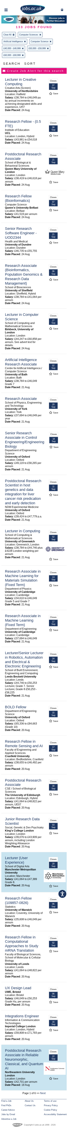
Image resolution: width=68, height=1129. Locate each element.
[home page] (32, 13)
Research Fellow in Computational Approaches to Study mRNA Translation (21, 944)
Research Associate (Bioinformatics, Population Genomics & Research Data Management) (24, 275)
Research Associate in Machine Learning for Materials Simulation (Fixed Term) (23, 578)
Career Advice (8, 1110)
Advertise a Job (8, 1119)
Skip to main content (13, 2)
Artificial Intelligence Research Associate (21, 362)
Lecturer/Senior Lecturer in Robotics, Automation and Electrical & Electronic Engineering (24, 659)
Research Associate (21, 399)
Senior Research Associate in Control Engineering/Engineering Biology (24, 440)
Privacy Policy (51, 1105)
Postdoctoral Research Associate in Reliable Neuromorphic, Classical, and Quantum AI (24, 1059)
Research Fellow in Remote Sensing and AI (24, 743)
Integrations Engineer (22, 1016)
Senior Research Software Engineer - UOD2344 (21, 233)
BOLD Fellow (15, 707)
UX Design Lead (18, 988)
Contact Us (30, 1105)
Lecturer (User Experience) (16, 860)
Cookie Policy (50, 1110)
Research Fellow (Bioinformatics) (18, 198)
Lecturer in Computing (22, 531)
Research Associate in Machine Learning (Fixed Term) (23, 620)
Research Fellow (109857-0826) (18, 900)
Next (43, 1093)
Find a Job (6, 1101)
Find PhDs (6, 1105)
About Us (29, 1101)
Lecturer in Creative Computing (20, 81)
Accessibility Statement (55, 1114)
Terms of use (50, 1101)
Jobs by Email (8, 1114)
